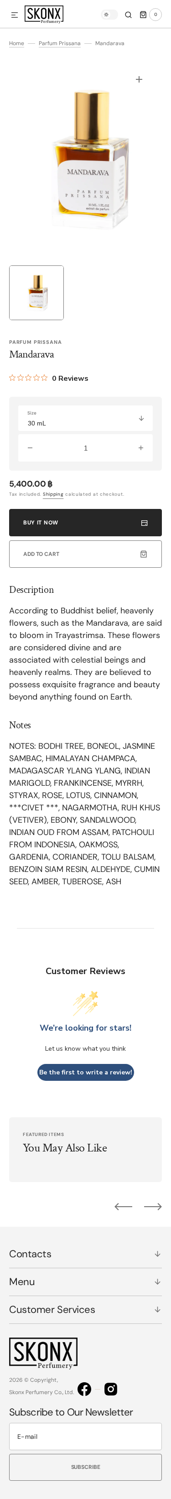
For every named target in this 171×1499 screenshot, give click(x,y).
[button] (15, 15)
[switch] (109, 15)
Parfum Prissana (60, 43)
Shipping (53, 494)
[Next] (153, 1206)
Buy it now (40, 522)
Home (16, 43)
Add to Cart (41, 554)
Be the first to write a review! (85, 1072)
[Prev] (123, 1206)
